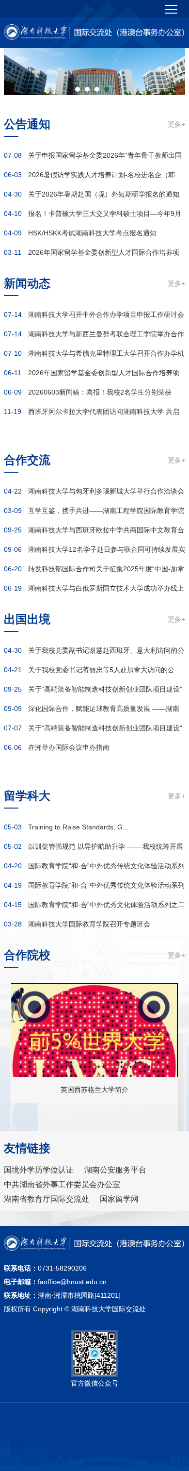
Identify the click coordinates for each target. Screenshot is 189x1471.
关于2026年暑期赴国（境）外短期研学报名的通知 (103, 194)
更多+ (176, 124)
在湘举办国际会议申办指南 (69, 747)
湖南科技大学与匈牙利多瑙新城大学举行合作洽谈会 (106, 491)
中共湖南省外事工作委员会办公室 (62, 1184)
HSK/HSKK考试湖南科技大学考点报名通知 (92, 233)
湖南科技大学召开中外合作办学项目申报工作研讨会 (106, 314)
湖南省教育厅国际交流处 (46, 1199)
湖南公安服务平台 (115, 1170)
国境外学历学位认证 (39, 1170)
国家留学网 (119, 1199)
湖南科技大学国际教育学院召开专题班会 (89, 924)
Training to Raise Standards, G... (78, 827)
